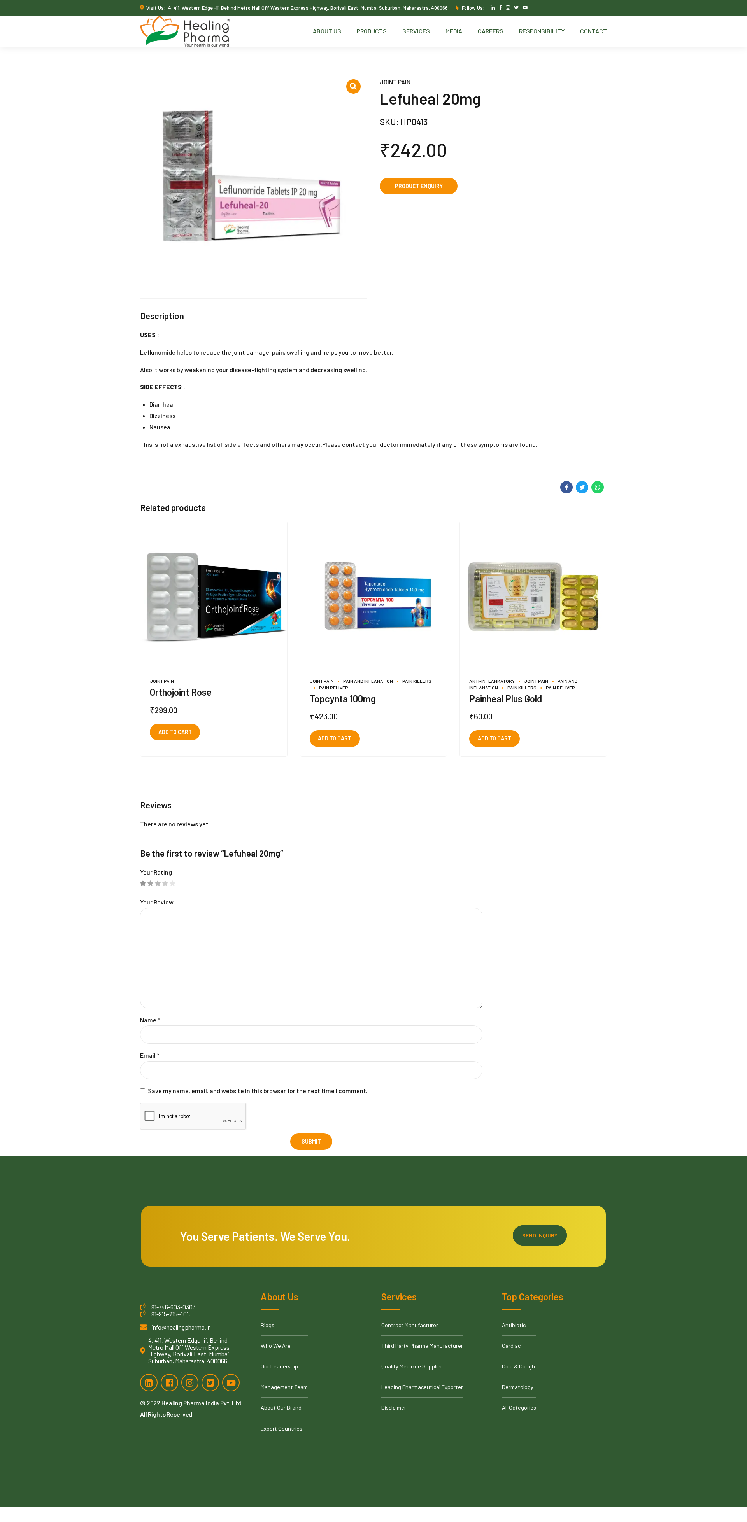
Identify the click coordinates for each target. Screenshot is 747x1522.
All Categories (519, 1407)
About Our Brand (281, 1407)
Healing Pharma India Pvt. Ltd (201, 1403)
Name (150, 1019)
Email (150, 1055)
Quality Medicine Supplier (411, 1366)
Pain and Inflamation (368, 681)
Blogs (267, 1325)
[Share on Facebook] (566, 487)
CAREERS (490, 31)
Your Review (157, 902)
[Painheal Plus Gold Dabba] (533, 594)
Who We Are (276, 1345)
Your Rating (156, 872)
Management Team (284, 1387)
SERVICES (416, 31)
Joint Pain (395, 82)
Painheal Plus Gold (505, 698)
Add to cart (175, 732)
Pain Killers (416, 681)
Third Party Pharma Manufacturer (422, 1345)
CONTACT (593, 31)
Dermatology (517, 1387)
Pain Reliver (333, 687)
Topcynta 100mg (343, 698)
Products (372, 31)
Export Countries (281, 1428)
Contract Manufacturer (409, 1325)
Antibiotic (514, 1325)
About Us (327, 31)
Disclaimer (393, 1407)
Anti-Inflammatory (492, 681)
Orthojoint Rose (181, 692)
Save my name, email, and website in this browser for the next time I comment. (258, 1090)
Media (453, 31)
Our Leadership (279, 1366)
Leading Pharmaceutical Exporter (422, 1387)
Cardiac (511, 1345)
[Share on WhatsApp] (597, 487)
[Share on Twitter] (582, 487)
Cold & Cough (518, 1366)
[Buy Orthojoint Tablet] (213, 594)
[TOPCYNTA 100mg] (373, 594)
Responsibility (542, 31)
